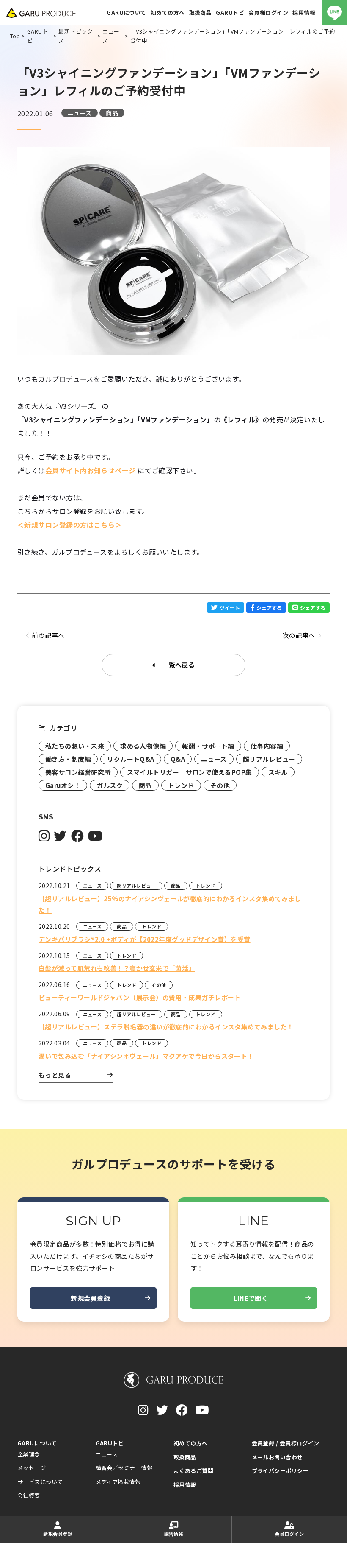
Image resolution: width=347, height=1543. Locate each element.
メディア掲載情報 (118, 1482)
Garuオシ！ (62, 785)
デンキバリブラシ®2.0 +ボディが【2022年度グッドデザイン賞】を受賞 (145, 939)
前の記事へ (48, 635)
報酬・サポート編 (208, 745)
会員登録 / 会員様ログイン (285, 1443)
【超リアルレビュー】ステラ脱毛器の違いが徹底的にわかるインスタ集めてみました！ (166, 1026)
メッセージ (31, 1468)
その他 (220, 785)
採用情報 (185, 1485)
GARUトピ (110, 1443)
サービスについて (40, 1482)
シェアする (269, 607)
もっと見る (55, 1075)
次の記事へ (298, 635)
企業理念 (28, 1454)
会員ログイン (289, 1533)
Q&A (178, 759)
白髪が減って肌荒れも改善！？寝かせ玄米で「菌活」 (117, 968)
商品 (112, 113)
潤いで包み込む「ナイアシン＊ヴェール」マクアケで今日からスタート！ (146, 1055)
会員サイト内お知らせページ (90, 470)
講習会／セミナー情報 (124, 1468)
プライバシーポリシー (280, 1471)
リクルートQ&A (130, 759)
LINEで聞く (251, 1298)
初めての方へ (191, 1443)
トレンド (181, 785)
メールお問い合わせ (277, 1457)
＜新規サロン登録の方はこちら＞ (69, 525)
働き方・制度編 (68, 759)
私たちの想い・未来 (74, 745)
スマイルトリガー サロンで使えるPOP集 (189, 772)
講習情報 (174, 1533)
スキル (278, 772)
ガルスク (109, 785)
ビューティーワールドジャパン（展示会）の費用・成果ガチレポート (140, 997)
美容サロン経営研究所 (78, 772)
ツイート (230, 607)
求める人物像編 (143, 745)
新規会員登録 (90, 1298)
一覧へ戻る (178, 664)
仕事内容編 (267, 745)
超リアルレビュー (269, 759)
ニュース (80, 113)
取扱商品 (185, 1457)
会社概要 (28, 1495)
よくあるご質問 (193, 1471)
